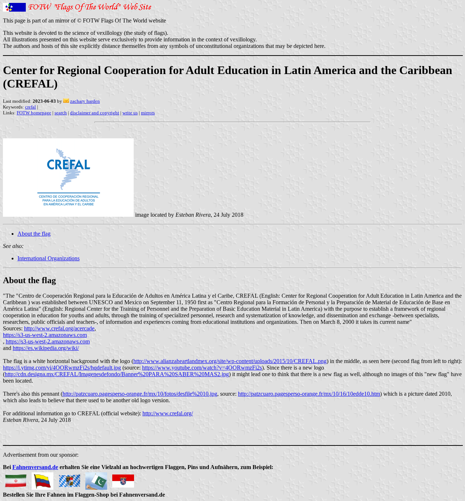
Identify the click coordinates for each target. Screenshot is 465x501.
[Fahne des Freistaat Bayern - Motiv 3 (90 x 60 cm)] (69, 479)
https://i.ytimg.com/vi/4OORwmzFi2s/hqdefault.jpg (62, 367)
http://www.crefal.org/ (167, 413)
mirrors (148, 112)
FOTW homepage (34, 112)
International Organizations (48, 258)
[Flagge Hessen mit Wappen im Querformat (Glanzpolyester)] (123, 479)
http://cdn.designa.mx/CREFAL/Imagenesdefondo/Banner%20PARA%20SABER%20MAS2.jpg (117, 374)
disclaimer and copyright (94, 112)
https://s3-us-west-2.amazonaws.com (45, 335)
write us (130, 112)
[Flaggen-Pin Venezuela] (42, 479)
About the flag (33, 234)
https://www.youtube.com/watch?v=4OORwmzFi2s (202, 367)
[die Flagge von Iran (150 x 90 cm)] (15, 479)
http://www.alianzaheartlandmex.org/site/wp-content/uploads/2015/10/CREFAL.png (230, 361)
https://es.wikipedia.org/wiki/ (46, 348)
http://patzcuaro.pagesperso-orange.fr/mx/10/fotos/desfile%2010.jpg (139, 394)
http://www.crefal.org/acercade (59, 328)
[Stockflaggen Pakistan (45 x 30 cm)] (96, 479)
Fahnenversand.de (35, 467)
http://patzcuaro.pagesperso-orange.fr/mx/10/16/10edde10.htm (309, 394)
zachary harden (85, 101)
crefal (30, 107)
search (60, 112)
